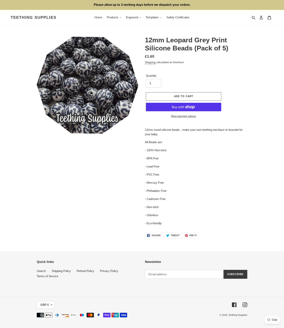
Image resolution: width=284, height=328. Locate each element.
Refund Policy (85, 271)
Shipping (150, 62)
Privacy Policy (109, 271)
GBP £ (44, 304)
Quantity (151, 75)
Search (41, 271)
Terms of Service (47, 276)
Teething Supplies (33, 17)
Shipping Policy (61, 271)
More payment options (183, 116)
